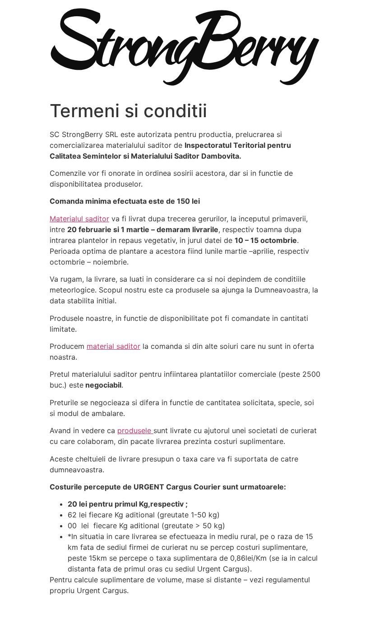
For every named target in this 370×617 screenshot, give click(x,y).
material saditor (113, 346)
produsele (135, 430)
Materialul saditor (79, 218)
